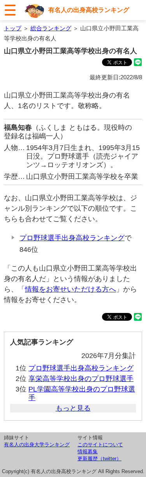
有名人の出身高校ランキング (88, 10)
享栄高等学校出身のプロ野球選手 (81, 379)
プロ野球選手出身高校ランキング (72, 238)
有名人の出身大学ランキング (37, 444)
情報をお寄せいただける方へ (70, 289)
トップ (12, 28)
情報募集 (87, 451)
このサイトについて (100, 444)
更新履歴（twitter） (99, 458)
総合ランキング (50, 28)
